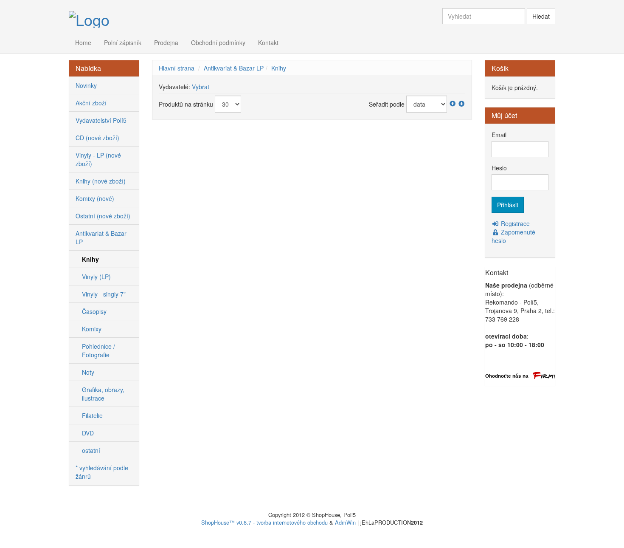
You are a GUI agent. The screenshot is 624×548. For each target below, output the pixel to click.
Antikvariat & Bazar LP (234, 68)
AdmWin (345, 522)
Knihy (278, 68)
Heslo (499, 168)
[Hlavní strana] (89, 18)
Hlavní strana (176, 68)
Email (499, 134)
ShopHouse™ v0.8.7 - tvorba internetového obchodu (264, 522)
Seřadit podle (387, 104)
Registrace (514, 223)
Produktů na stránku (186, 104)
